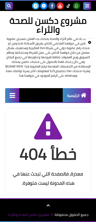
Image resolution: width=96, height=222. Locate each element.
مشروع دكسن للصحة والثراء (28, 214)
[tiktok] (68, 5)
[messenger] (43, 5)
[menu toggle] (87, 6)
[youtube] (60, 5)
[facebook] (52, 5)
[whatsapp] (76, 5)
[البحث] (9, 6)
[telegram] (35, 5)
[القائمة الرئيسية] (12, 95)
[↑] (48, 205)
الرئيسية (73, 95)
